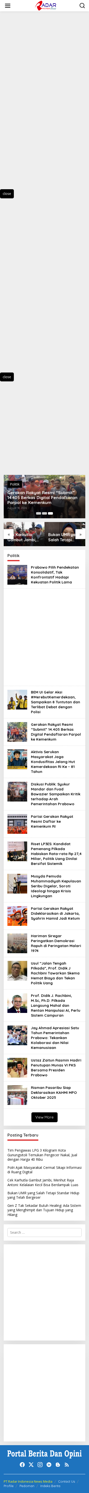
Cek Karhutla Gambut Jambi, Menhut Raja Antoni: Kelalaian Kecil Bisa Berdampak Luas (23, 537)
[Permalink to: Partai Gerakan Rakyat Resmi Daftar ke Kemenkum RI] (17, 823)
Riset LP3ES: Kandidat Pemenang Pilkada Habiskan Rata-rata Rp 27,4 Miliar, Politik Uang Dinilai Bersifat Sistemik (56, 853)
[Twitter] (31, 1464)
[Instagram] (40, 1464)
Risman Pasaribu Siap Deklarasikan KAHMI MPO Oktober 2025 (54, 1092)
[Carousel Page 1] (38, 513)
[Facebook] (22, 1464)
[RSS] (67, 1464)
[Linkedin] (49, 1464)
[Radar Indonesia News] (45, 5)
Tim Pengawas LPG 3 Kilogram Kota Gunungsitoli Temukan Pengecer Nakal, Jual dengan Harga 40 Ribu (42, 1154)
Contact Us (66, 1481)
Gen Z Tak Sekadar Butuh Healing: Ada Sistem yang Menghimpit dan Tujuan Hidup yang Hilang (44, 1210)
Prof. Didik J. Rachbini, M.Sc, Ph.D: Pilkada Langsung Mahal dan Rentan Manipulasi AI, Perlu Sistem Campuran (55, 1005)
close (7, 193)
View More (44, 1117)
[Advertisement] (29, 105)
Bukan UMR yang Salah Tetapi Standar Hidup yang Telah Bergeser (64, 537)
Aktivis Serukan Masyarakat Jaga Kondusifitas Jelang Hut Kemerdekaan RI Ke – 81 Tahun (53, 761)
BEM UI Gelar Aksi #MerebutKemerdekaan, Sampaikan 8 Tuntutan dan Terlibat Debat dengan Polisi (55, 702)
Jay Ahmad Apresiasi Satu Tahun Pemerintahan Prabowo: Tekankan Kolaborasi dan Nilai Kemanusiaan (55, 1038)
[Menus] (8, 5)
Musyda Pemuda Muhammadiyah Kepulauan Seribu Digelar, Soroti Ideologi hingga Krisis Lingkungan (56, 886)
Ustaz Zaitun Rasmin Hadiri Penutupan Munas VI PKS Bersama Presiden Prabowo (56, 1067)
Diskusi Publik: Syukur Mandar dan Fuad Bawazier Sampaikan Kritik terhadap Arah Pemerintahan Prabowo (55, 794)
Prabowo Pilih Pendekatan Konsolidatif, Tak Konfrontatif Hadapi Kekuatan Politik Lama (55, 574)
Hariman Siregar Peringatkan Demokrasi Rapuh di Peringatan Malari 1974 (56, 943)
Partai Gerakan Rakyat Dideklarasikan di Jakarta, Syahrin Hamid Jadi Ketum (55, 913)
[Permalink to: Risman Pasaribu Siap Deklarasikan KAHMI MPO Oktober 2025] (17, 1094)
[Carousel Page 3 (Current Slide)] (50, 513)
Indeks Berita (50, 1486)
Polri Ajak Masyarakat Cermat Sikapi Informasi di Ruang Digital (44, 1169)
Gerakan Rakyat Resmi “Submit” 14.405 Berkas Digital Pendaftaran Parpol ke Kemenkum (42, 497)
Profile (9, 1486)
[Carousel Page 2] (44, 513)
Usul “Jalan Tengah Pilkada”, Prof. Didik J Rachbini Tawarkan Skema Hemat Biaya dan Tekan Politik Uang (55, 973)
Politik (15, 484)
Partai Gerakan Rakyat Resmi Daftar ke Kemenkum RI (52, 821)
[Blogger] (58, 1464)
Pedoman (27, 1486)
